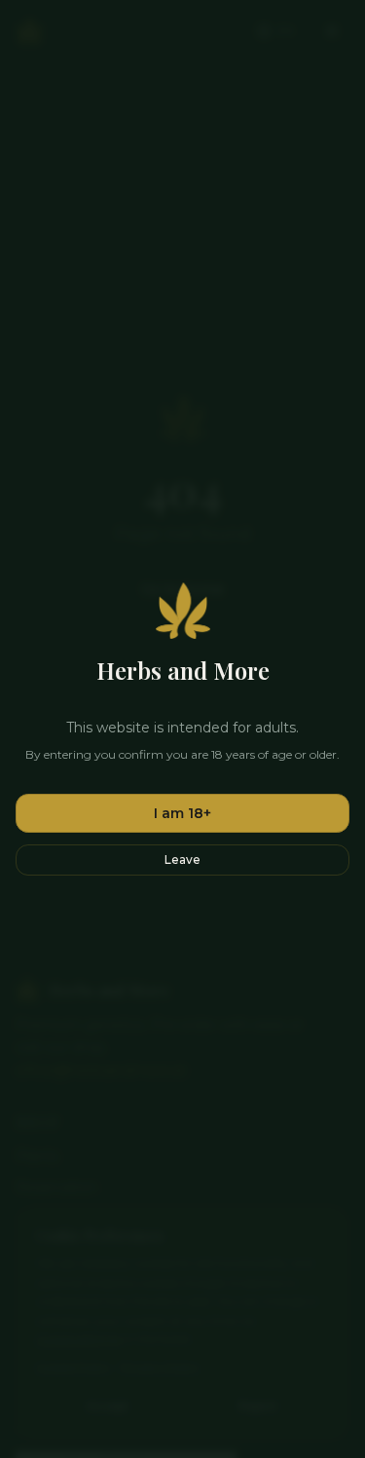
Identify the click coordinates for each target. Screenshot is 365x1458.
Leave (182, 859)
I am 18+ (182, 813)
